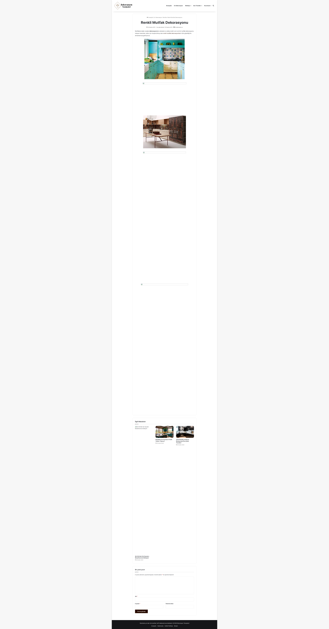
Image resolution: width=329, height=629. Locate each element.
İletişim (176, 626)
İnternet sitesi (169, 603)
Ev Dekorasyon (178, 5)
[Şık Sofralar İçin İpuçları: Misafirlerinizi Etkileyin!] (144, 490)
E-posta (137, 603)
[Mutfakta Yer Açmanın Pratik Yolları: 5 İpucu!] (164, 432)
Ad (136, 596)
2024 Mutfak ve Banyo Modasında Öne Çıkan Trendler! (182, 441)
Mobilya (187, 5)
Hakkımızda (160, 626)
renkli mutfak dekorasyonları (171, 33)
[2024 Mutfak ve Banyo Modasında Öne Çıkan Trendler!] (185, 432)
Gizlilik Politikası (169, 626)
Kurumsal (207, 5)
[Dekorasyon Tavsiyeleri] (123, 6)
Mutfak (165, 17)
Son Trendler (197, 5)
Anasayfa (169, 5)
